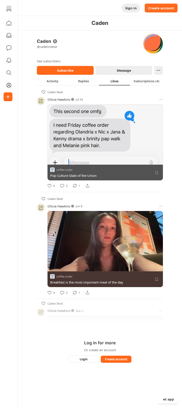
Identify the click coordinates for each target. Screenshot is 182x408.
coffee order (64, 170)
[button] (9, 23)
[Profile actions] (158, 70)
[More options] (160, 99)
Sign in (131, 8)
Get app (167, 399)
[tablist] (100, 81)
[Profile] (9, 85)
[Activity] (9, 60)
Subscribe (65, 70)
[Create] (8, 96)
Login (84, 359)
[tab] (52, 81)
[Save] (156, 172)
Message (124, 70)
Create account (161, 8)
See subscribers (49, 61)
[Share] (87, 185)
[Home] (9, 9)
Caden (51, 92)
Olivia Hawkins (58, 99)
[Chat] (9, 48)
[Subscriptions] (9, 35)
